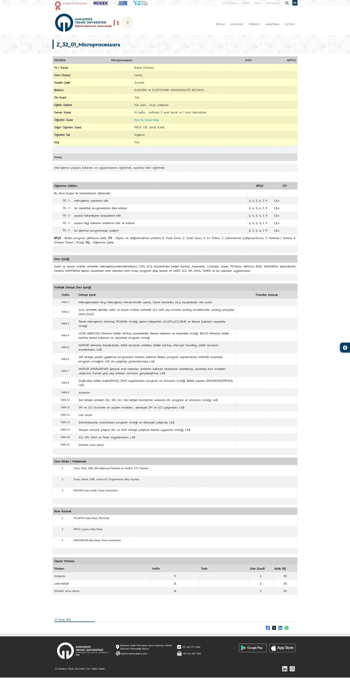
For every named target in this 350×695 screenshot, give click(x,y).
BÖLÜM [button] (220, 24)
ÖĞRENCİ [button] (254, 24)
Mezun (257, 2)
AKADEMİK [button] (236, 24)
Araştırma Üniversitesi (75, 3)
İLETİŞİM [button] (290, 24)
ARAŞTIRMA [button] (272, 24)
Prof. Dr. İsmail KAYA (146, 119)
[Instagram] (292, 668)
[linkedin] (284, 668)
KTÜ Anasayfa (230, 2)
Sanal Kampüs (272, 2)
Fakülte (245, 2)
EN (294, 2)
